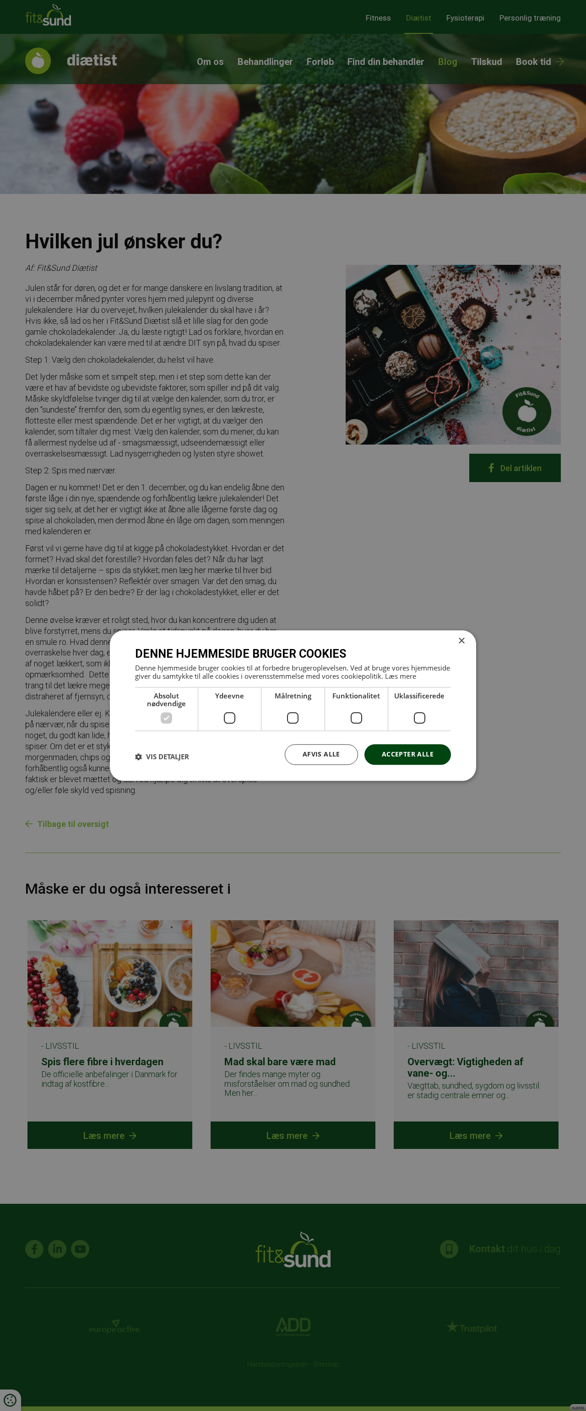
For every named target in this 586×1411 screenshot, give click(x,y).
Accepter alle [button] (408, 754)
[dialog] (293, 705)
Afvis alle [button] (321, 754)
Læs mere (400, 676)
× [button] (461, 641)
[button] (162, 757)
